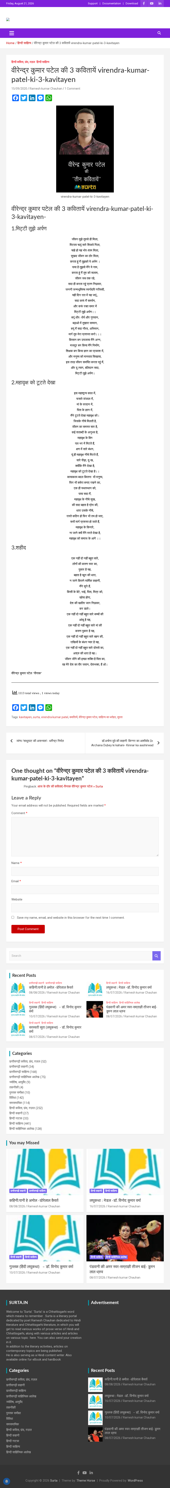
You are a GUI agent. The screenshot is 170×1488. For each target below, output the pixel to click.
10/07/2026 (37, 1016)
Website (16, 899)
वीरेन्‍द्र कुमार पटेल (88, 717)
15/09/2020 (19, 88)
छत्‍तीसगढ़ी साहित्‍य (54, 983)
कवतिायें (73, 717)
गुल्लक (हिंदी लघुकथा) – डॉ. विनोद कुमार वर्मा (41, 1267)
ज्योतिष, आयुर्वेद (17, 1082)
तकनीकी (14, 1087)
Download (132, 3)
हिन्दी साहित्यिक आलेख (129, 1002)
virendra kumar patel (54, 717)
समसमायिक (15, 1103)
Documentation (111, 3)
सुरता (120, 717)
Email (16, 881)
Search (156, 955)
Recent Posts (24, 976)
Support (93, 3)
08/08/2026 (37, 992)
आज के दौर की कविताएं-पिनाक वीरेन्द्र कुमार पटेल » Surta (70, 786)
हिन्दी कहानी (111, 983)
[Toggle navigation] (11, 33)
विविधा (12, 1098)
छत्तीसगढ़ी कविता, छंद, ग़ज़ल (24, 1061)
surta (36, 717)
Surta (53, 1480)
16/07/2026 (114, 992)
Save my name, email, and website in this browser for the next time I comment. (71, 917)
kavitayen (25, 717)
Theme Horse (85, 1480)
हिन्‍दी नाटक (15, 1118)
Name (16, 863)
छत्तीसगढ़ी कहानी (36, 983)
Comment (19, 813)
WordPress (135, 1480)
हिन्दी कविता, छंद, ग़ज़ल (23, 62)
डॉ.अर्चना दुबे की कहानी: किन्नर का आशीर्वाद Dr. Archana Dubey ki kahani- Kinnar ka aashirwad (122, 743)
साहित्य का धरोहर (107, 717)
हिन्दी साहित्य (42, 62)
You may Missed (24, 1143)
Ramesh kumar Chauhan (46, 88)
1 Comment (72, 88)
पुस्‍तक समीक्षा (16, 1092)
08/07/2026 (114, 1016)
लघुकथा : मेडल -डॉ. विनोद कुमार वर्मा (129, 987)
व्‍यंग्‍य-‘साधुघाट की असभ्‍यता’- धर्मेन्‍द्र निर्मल (40, 741)
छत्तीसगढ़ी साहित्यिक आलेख (24, 1077)
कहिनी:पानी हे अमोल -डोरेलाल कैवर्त (51, 987)
